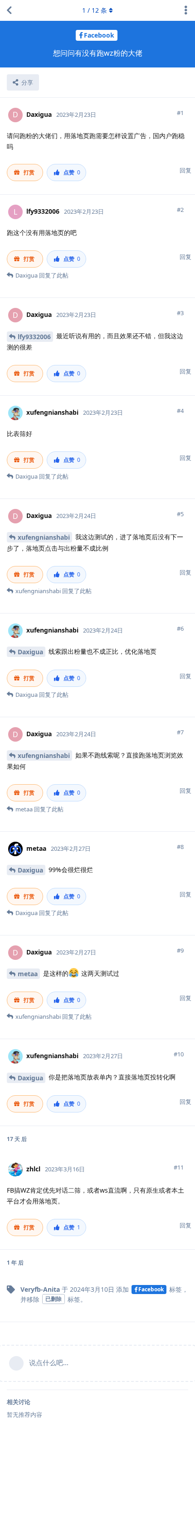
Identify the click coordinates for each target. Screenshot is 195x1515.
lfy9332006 (34, 336)
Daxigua (30, 651)
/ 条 (94, 10)
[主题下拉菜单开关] (186, 10)
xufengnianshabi (44, 537)
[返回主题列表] (9, 10)
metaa (28, 973)
